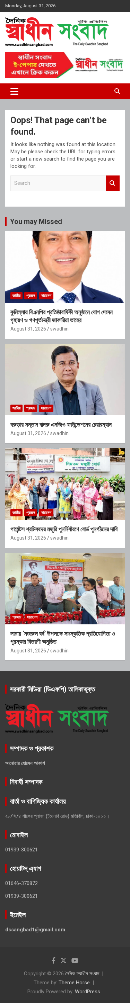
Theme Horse (74, 982)
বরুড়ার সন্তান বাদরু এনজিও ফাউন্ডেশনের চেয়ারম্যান (61, 424)
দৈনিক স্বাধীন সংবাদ (82, 973)
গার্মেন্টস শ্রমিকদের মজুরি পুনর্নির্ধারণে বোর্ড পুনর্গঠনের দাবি (64, 529)
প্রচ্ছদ (30, 295)
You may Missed (36, 221)
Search (113, 183)
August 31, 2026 (28, 329)
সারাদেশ (46, 295)
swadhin (59, 329)
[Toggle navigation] (14, 91)
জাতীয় (16, 295)
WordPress (87, 991)
